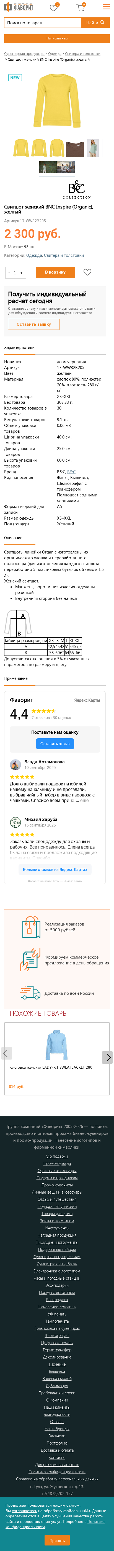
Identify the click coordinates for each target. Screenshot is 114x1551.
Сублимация (57, 1385)
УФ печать (57, 1314)
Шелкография (57, 1335)
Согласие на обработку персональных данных (57, 1479)
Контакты (57, 1457)
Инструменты (57, 1228)
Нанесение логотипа (57, 1306)
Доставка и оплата (57, 1450)
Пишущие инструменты (57, 1242)
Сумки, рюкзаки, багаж (57, 1263)
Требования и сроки (57, 1392)
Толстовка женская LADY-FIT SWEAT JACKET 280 (50, 1067)
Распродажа (57, 1299)
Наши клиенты (57, 1407)
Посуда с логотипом (57, 1292)
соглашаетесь (24, 1510)
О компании (57, 1400)
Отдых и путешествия (57, 1199)
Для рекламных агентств (57, 1464)
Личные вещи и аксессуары (57, 1192)
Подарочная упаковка (57, 1206)
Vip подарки (57, 1156)
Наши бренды (57, 1428)
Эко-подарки (57, 1285)
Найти (92, 22)
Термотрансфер (57, 1349)
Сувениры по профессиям (57, 1256)
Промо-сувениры (57, 1185)
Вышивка (57, 1371)
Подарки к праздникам (57, 1177)
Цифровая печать (57, 1342)
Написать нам (57, 38)
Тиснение (57, 1364)
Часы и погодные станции (57, 1278)
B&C (71, 471)
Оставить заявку (34, 324)
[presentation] (6, 1053)
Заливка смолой (57, 1378)
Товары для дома (57, 1213)
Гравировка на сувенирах (57, 1328)
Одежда (34, 255)
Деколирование (57, 1357)
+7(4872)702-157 (57, 1493)
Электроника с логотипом (57, 1271)
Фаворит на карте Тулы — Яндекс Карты (55, 880)
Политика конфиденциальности (57, 1471)
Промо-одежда (57, 1163)
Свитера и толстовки (64, 255)
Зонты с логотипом (57, 1220)
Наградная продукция (57, 1235)
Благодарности (57, 1414)
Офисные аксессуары (57, 1170)
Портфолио (57, 1443)
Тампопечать (57, 1321)
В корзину (55, 272)
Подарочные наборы (57, 1249)
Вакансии (57, 1435)
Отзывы (57, 1421)
